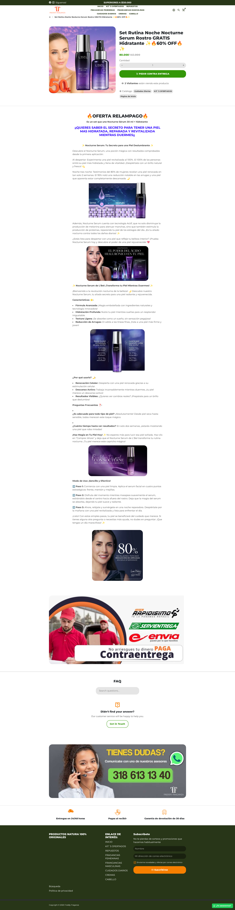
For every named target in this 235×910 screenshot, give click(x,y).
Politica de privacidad (61, 890)
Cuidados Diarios (142, 91)
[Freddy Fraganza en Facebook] (50, 2)
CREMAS (122, 14)
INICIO (100, 6)
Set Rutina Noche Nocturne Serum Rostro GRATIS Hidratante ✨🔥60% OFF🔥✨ (92, 17)
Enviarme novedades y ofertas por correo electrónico (159, 862)
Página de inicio (128, 96)
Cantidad (124, 60)
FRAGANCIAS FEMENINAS (103, 10)
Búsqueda (54, 886)
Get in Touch (117, 724)
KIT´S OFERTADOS (115, 6)
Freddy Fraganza (72, 905)
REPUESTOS (132, 6)
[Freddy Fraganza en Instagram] (53, 2)
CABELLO (133, 14)
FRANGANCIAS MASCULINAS (130, 10)
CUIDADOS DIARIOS (106, 14)
